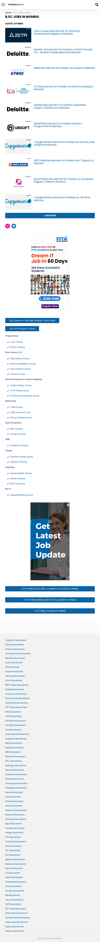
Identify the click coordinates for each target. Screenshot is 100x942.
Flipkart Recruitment (14, 926)
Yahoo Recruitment (14, 792)
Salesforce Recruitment (16, 810)
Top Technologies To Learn (22, 328)
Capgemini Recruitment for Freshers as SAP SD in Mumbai (62, 199)
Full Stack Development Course (24, 396)
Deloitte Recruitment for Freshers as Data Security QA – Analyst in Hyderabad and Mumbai (63, 51)
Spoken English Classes (21, 473)
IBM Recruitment (12, 752)
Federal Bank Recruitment (17, 734)
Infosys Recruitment (14, 644)
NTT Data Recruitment (15, 909)
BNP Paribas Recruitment (16, 685)
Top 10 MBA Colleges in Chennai (50, 610)
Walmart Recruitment (15, 814)
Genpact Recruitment (14, 931)
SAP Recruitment (13, 904)
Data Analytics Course (20, 369)
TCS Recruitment (13, 837)
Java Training (16, 342)
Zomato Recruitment (14, 891)
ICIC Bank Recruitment (15, 721)
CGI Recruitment (12, 855)
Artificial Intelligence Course (23, 364)
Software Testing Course (21, 457)
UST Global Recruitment (16, 707)
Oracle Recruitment (14, 662)
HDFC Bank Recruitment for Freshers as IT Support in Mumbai (63, 162)
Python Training (17, 347)
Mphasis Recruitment (15, 859)
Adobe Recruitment (14, 877)
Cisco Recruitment (13, 806)
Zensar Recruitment (14, 900)
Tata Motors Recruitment (16, 703)
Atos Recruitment (13, 886)
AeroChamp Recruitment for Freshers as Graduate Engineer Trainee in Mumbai (63, 180)
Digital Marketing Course (21, 495)
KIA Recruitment (12, 895)
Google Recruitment (14, 747)
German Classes (17, 478)
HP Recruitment (12, 667)
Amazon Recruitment (14, 649)
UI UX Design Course (19, 390)
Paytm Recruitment (14, 868)
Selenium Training (18, 462)
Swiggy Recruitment (14, 832)
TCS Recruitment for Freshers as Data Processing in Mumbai (63, 88)
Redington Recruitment (15, 765)
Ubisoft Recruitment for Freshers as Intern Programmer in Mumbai (58, 125)
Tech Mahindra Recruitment (18, 653)
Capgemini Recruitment (16, 738)
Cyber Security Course (20, 412)
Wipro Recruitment (13, 743)
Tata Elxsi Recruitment (15, 725)
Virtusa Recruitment (14, 801)
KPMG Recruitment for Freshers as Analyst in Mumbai (64, 68)
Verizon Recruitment (14, 770)
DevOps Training (18, 434)
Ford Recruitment (13, 797)
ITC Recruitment (12, 873)
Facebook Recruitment (15, 882)
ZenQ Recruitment (13, 716)
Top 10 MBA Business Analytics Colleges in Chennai (50, 599)
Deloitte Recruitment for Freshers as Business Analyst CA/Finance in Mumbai (60, 106)
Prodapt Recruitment (14, 689)
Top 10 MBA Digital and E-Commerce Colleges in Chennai (50, 588)
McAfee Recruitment (14, 779)
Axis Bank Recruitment (15, 819)
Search (97, 4)
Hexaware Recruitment (15, 864)
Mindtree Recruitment (15, 658)
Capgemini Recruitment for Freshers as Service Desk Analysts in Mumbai (64, 143)
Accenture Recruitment (15, 841)
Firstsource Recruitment (16, 694)
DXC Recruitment (13, 712)
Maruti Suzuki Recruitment (17, 698)
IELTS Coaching (17, 483)
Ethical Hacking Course (21, 417)
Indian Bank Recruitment (16, 922)
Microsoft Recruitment (15, 756)
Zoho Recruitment (13, 846)
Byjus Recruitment (13, 823)
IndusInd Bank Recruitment (17, 917)
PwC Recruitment (13, 730)
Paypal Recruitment (14, 671)
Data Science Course (19, 358)
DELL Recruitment (13, 761)
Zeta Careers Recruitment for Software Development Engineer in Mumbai (57, 32)
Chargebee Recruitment (16, 788)
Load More (50, 215)
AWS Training (16, 429)
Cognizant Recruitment (15, 640)
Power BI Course (17, 374)
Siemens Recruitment (15, 676)
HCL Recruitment (13, 850)
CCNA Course (16, 407)
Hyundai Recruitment (14, 828)
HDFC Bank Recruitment (16, 913)
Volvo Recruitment (13, 680)
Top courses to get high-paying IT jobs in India (32, 320)
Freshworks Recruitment (16, 783)
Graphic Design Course (20, 385)
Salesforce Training (19, 445)
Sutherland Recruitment (16, 774)
